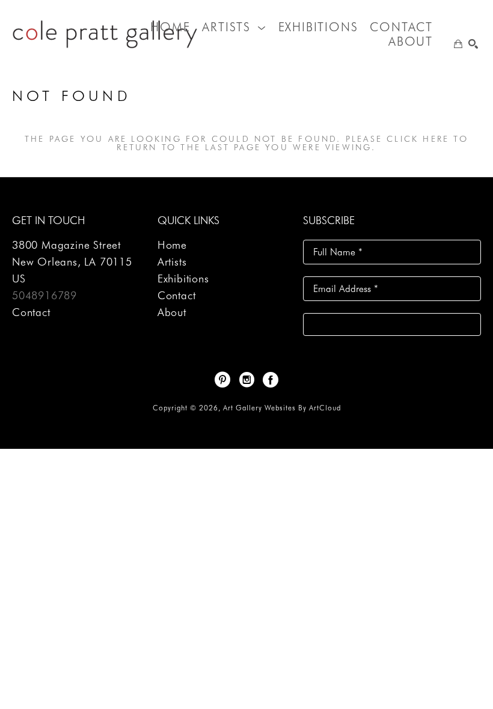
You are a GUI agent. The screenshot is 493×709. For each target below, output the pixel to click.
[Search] (473, 44)
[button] (234, 27)
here (436, 139)
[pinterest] (222, 380)
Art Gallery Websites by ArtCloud (282, 407)
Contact (31, 312)
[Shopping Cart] (458, 44)
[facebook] (270, 380)
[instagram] (246, 380)
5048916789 (44, 295)
